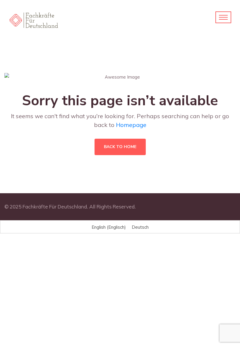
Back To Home (120, 147)
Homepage (131, 124)
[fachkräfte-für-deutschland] (34, 20)
